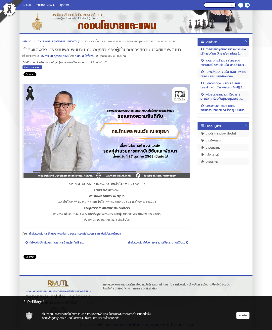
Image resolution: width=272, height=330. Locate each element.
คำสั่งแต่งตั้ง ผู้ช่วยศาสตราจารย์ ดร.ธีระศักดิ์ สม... (56, 243)
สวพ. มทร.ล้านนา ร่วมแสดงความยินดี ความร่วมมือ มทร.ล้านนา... (223, 62)
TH (240, 5)
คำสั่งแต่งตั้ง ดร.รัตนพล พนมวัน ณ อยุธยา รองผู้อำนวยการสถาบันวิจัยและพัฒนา (75, 234)
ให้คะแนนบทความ (32, 67)
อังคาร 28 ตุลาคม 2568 (54, 56)
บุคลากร (64, 5)
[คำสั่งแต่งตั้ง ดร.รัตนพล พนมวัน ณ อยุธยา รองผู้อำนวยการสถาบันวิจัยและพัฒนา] (107, 130)
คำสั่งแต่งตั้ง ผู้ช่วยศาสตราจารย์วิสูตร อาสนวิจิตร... (157, 243)
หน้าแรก (26, 5)
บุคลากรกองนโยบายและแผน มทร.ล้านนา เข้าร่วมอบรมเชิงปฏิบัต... (223, 85)
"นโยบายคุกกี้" (111, 318)
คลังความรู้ (211, 154)
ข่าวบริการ (211, 161)
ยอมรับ (243, 315)
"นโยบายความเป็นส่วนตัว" (83, 318)
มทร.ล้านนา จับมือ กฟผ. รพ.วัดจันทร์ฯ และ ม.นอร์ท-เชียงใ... (223, 73)
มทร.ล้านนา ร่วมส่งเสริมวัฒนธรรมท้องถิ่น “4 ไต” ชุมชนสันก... (223, 107)
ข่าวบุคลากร (212, 147)
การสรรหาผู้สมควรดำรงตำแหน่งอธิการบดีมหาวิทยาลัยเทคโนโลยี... (223, 51)
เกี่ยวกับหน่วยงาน (45, 5)
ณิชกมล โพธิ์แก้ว (84, 56)
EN (247, 5)
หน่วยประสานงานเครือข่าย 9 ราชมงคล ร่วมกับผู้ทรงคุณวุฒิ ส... (222, 96)
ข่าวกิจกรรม (212, 140)
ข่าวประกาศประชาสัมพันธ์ (220, 133)
